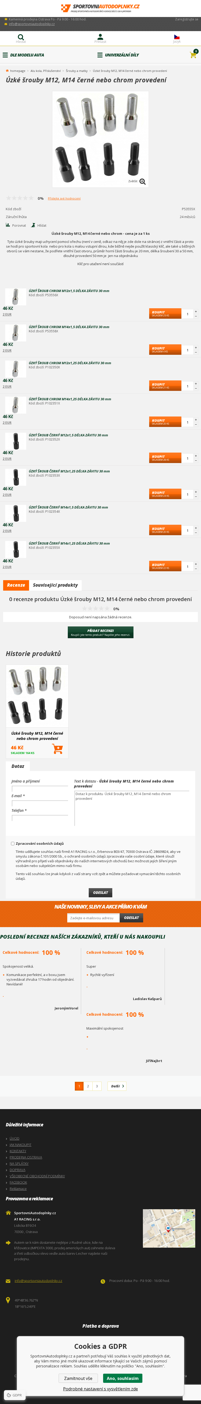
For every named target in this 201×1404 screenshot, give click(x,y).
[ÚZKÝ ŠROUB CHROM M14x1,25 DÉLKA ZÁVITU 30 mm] (16, 405)
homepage (17, 70)
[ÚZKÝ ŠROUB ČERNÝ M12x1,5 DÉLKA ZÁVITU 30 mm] (16, 441)
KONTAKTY (18, 1151)
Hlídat (41, 225)
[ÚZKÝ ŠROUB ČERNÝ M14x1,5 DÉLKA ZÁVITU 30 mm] (16, 513)
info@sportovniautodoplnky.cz (32, 24)
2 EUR (7, 314)
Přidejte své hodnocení (64, 198)
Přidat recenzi (100, 632)
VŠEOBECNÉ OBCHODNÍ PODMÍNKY (37, 1176)
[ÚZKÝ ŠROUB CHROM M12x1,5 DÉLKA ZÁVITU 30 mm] (16, 296)
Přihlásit (100, 41)
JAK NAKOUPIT (20, 1144)
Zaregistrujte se (186, 19)
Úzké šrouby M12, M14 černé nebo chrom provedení (37, 735)
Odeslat (131, 917)
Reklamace (18, 1188)
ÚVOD (14, 1138)
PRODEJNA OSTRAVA (26, 1157)
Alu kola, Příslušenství (46, 71)
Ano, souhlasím (123, 1378)
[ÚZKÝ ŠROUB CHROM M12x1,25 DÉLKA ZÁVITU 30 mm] (16, 369)
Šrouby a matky (77, 71)
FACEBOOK (18, 1182)
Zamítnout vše (78, 1378)
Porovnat (19, 225)
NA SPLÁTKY (19, 1163)
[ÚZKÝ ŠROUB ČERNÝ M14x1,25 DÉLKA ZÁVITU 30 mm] (16, 549)
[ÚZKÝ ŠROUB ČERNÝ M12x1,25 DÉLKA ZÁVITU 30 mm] (16, 477)
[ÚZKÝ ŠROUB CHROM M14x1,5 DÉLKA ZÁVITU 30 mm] (16, 332)
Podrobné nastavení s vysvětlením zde (100, 1389)
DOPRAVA (17, 1169)
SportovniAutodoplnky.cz (100, 8)
